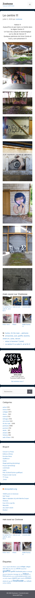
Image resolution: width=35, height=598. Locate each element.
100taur (4, 566)
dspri (15, 568)
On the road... (16, 333)
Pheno (14, 324)
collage (22, 566)
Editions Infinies (8, 454)
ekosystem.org (10, 489)
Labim (4, 470)
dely (9, 568)
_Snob (5, 479)
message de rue (17, 574)
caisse (18, 566)
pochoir (13, 576)
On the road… (7, 423)
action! (5, 407)
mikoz (26, 573)
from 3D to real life (9, 503)
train (25, 581)
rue (3, 578)
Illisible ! (5, 510)
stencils (23, 578)
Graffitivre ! (6, 458)
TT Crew (5, 477)
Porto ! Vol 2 (6, 324)
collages (5, 412)
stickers (5, 433)
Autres (7, 333)
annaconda (9, 336)
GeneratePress (17, 595)
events (5, 416)
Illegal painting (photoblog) (11, 463)
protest (25, 576)
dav (7, 568)
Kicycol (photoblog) (9, 465)
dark (4, 568)
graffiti (20, 336)
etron (18, 568)
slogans (10, 578)
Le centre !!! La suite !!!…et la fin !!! (7, 308)
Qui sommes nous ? (17, 381)
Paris (4, 576)
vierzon (17, 339)
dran (12, 568)
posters (20, 576)
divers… (5, 414)
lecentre (27, 336)
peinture (8, 576)
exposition (23, 568)
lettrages (5, 419)
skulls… (5, 430)
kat (27, 571)
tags (9, 581)
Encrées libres (7, 456)
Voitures (5, 435)
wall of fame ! (7, 437)
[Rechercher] (29, 391)
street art (6, 339)
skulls (5, 578)
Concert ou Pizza (8, 452)
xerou (9, 583)
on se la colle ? (26, 307)
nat (30, 574)
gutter (24, 571)
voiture (28, 581)
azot (15, 336)
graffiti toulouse (16, 571)
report (29, 576)
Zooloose (8, 3)
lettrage (30, 571)
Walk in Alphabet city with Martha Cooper (16, 498)
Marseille (6, 505)
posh (16, 576)
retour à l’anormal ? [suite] (14, 341)
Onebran (5, 501)
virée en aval (16, 307)
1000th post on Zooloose (10, 494)
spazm (14, 578)
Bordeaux (13, 566)
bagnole (9, 566)
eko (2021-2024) (8, 508)
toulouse (18, 580)
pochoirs (5, 428)
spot (19, 578)
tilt (11, 581)
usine (12, 339)
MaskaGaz (10, 574)
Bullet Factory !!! (26, 325)
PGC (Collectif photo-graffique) (13, 472)
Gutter (5, 461)
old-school (6, 421)
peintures (25, 333)
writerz (5, 583)
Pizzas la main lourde (9, 475)
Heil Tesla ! (6, 496)
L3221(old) (6, 468)
